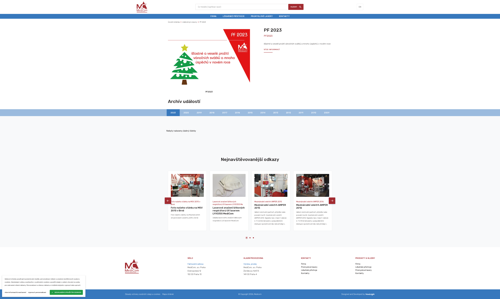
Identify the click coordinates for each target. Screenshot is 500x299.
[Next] (332, 200)
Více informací (272, 49)
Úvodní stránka (174, 22)
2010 (313, 113)
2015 (250, 113)
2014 (262, 113)
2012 (288, 113)
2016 (237, 113)
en (360, 7)
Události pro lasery (189, 22)
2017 (224, 113)
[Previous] (168, 200)
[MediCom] (142, 6)
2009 (326, 113)
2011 (301, 113)
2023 (173, 113)
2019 (199, 113)
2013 (275, 113)
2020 (186, 113)
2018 (212, 113)
